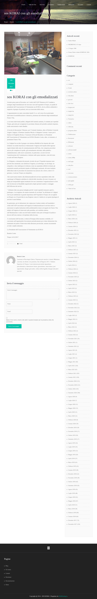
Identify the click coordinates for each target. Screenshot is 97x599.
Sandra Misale (72, 40)
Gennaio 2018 (72, 516)
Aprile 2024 (71, 265)
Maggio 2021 (71, 362)
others (69, 123)
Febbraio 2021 (72, 373)
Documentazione (10, 581)
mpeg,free (71, 115)
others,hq (70, 126)
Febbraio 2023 (72, 296)
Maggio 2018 (71, 501)
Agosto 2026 (71, 203)
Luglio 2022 (71, 315)
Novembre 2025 (72, 234)
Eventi (23, 4)
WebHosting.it (63, 596)
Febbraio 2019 (72, 466)
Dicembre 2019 (72, 427)
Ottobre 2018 (71, 481)
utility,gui (70, 184)
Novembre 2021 (72, 338)
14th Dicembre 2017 (11, 83)
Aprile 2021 (71, 365)
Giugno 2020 (71, 404)
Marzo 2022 (71, 327)
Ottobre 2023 (71, 280)
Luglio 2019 (71, 447)
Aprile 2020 (71, 412)
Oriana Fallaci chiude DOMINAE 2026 (78, 52)
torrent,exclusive (72, 177)
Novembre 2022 (72, 307)
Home (6, 22)
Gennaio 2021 (72, 377)
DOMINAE (71, 56)
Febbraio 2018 (72, 512)
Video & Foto (32, 4)
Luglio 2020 (71, 400)
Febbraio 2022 (72, 331)
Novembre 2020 (72, 385)
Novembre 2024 (72, 257)
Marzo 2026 (71, 218)
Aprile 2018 (71, 505)
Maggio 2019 (71, 454)
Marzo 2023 (71, 292)
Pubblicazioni (61, 4)
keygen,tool (71, 107)
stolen (69, 153)
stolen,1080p (71, 157)
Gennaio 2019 (72, 470)
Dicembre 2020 (72, 381)
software (70, 146)
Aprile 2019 (71, 458)
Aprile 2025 (71, 242)
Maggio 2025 (71, 238)
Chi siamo (80, 4)
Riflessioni (71, 4)
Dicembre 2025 (72, 230)
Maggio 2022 (71, 319)
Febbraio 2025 (72, 249)
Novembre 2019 (72, 431)
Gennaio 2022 (72, 334)
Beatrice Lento (12, 243)
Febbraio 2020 (72, 420)
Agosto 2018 (71, 489)
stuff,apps (70, 161)
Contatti (89, 4)
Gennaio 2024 (72, 273)
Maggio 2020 (71, 408)
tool (69, 169)
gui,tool (70, 99)
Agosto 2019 (71, 443)
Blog (7, 566)
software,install (72, 150)
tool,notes (70, 173)
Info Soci (42, 4)
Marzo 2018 (71, 508)
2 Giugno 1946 (72, 48)
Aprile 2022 (71, 323)
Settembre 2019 (72, 439)
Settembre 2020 (72, 392)
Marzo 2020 (71, 416)
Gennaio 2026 (72, 226)
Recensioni (71, 138)
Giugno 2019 (71, 450)
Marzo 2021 (71, 369)
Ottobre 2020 (71, 389)
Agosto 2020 (71, 396)
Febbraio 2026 (72, 222)
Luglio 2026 (71, 207)
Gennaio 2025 (72, 253)
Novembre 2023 (72, 276)
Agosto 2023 (71, 284)
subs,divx (70, 165)
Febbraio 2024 (72, 269)
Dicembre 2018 (72, 474)
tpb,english (71, 181)
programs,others (72, 130)
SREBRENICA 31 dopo (74, 44)
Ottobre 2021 (71, 342)
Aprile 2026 (71, 215)
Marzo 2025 (71, 246)
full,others (71, 95)
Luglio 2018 (71, 493)
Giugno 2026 (71, 211)
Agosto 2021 (71, 350)
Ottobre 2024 (71, 261)
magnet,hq (71, 111)
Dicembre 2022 (72, 304)
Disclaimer (8, 577)
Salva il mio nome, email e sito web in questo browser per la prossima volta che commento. (30, 321)
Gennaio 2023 (72, 300)
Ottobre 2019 (71, 435)
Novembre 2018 (72, 478)
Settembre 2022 (72, 311)
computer (70, 84)
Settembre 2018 (72, 485)
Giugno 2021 (71, 358)
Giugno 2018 (71, 497)
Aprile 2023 (71, 288)
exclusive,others (72, 92)
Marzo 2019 (71, 462)
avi (69, 80)
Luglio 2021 (71, 354)
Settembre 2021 (72, 346)
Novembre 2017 (72, 524)
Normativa (51, 4)
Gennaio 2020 (72, 423)
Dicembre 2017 (72, 520)
